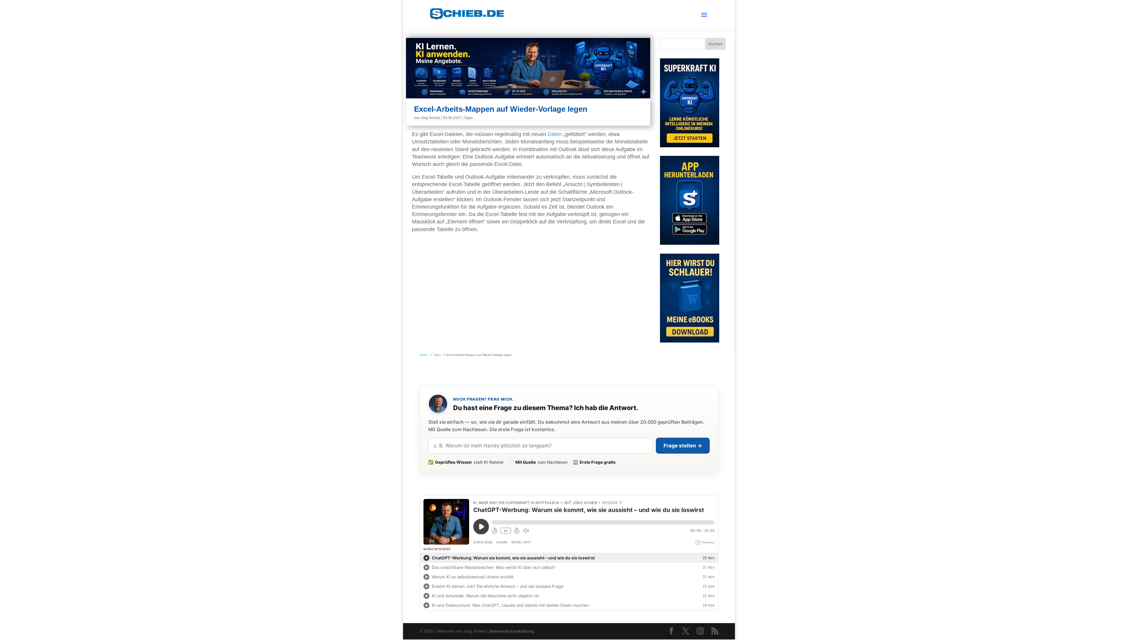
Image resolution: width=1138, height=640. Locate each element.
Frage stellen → (683, 446)
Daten (555, 134)
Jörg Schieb (430, 118)
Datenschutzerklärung (511, 631)
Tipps (468, 118)
